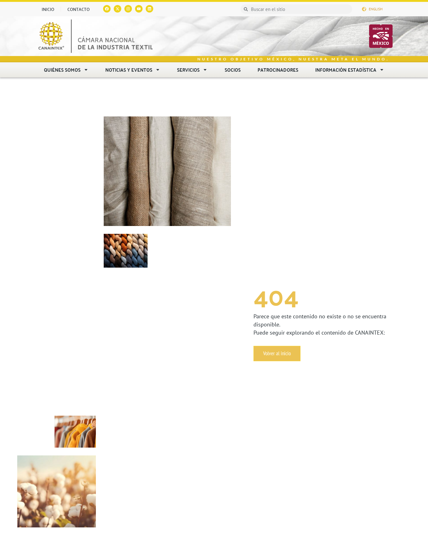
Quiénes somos (62, 69)
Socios (233, 69)
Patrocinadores (278, 69)
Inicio (48, 9)
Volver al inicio (277, 353)
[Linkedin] (149, 9)
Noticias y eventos (128, 69)
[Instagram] (128, 9)
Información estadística (345, 69)
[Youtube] (139, 9)
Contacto (78, 9)
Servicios (188, 69)
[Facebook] (107, 9)
